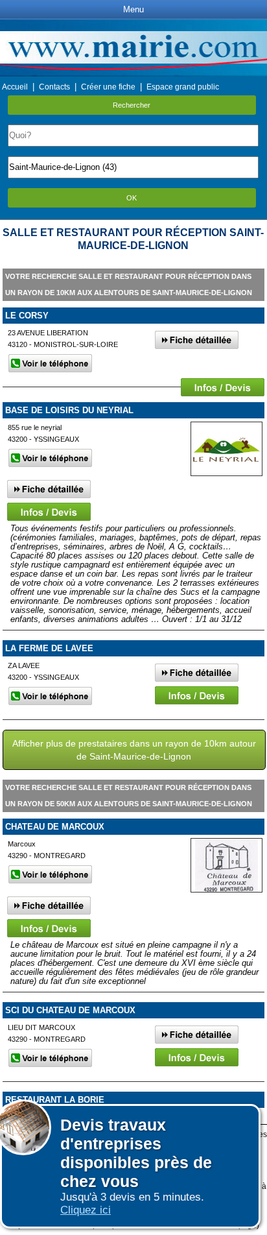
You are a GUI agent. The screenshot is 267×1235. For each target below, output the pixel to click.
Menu (133, 9)
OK (131, 198)
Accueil (15, 86)
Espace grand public (182, 86)
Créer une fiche (108, 86)
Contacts (54, 86)
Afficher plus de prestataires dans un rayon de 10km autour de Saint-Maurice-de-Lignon (134, 749)
